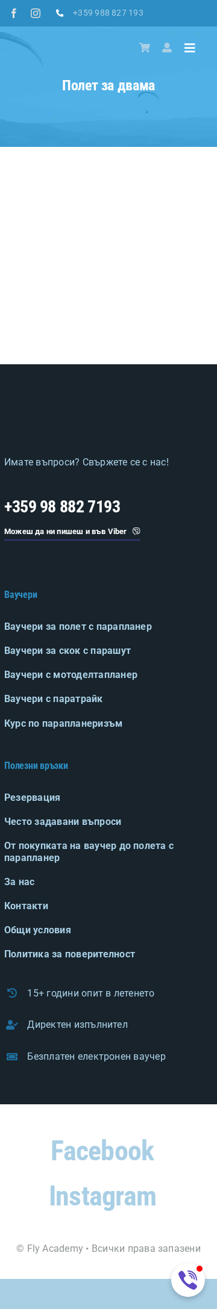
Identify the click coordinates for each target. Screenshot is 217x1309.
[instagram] (35, 13)
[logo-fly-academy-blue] (73, 408)
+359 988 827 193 (108, 12)
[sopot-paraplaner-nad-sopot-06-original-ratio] (181, 296)
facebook (102, 1150)
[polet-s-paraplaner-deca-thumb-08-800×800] (36, 224)
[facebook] (14, 13)
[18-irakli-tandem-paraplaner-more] (36, 296)
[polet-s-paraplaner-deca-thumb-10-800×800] (108, 224)
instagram (103, 1196)
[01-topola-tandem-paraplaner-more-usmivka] (108, 296)
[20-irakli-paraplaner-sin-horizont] (181, 224)
